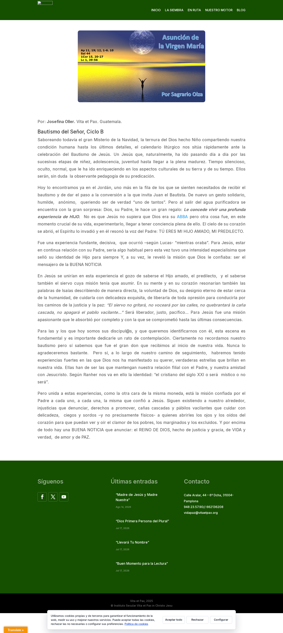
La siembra (174, 10)
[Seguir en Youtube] (63, 496)
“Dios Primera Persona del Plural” (142, 521)
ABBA (182, 216)
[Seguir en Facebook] (42, 496)
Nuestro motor (219, 10)
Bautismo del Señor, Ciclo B (71, 132)
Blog (241, 10)
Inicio (156, 10)
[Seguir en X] (53, 496)
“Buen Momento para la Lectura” (142, 563)
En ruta (194, 10)
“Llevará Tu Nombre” (132, 542)
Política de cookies (136, 623)
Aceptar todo (173, 619)
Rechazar (197, 619)
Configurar (221, 619)
